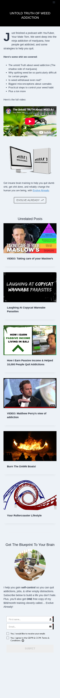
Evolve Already (41, 190)
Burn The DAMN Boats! (21, 466)
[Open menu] (54, 2)
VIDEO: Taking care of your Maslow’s (30, 258)
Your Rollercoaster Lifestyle (24, 515)
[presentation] (30, 238)
